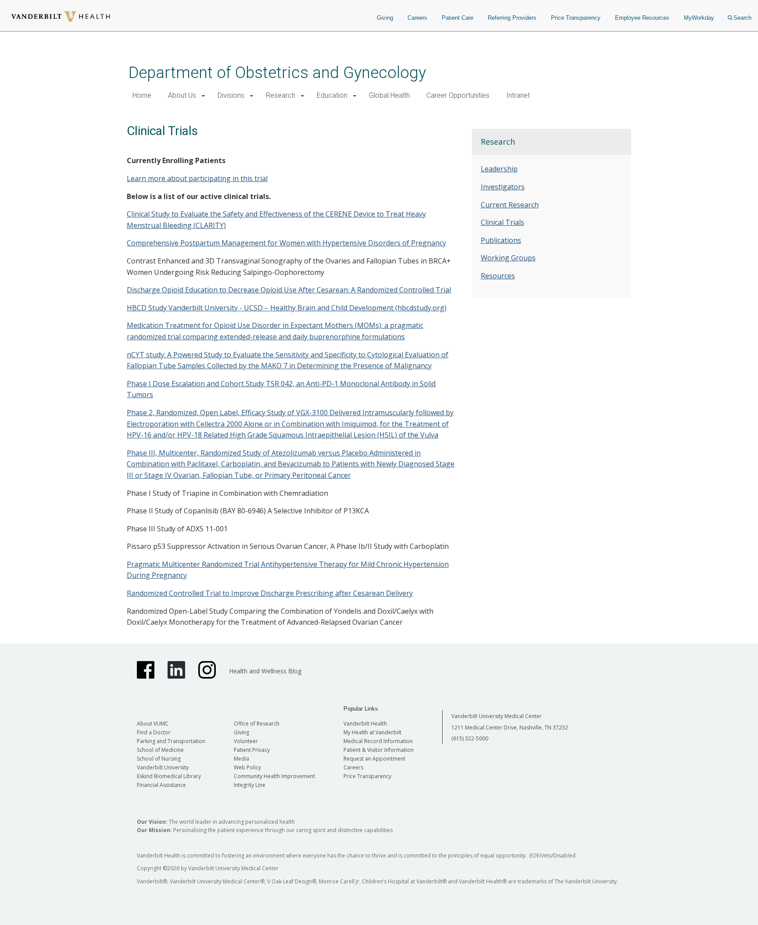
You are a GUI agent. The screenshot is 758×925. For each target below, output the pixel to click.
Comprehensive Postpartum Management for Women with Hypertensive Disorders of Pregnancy (286, 243)
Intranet (518, 95)
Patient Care (457, 17)
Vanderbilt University (163, 767)
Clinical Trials (502, 222)
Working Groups (508, 258)
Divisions (231, 95)
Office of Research (256, 723)
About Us (182, 95)
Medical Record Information (378, 741)
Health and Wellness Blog (265, 671)
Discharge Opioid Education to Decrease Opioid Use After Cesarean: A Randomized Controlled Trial (289, 290)
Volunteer (246, 741)
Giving (385, 17)
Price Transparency (576, 17)
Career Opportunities (458, 95)
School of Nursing (159, 758)
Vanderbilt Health (365, 723)
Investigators (503, 187)
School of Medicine (160, 750)
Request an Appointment (374, 758)
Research (280, 95)
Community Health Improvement (274, 776)
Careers (417, 17)
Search (742, 17)
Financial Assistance (161, 785)
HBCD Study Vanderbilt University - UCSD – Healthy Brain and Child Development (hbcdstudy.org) (287, 308)
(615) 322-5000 (469, 738)
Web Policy (247, 767)
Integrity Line (249, 785)
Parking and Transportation (171, 741)
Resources (498, 276)
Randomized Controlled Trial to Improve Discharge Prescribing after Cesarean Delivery (270, 593)
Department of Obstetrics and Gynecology (277, 72)
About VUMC (152, 723)
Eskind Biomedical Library (169, 776)
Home (141, 95)
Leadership (499, 169)
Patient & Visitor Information (378, 750)
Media (241, 758)
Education (332, 95)
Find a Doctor (154, 732)
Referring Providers (512, 17)
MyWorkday (699, 17)
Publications (501, 240)
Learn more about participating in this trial (197, 178)
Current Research (510, 205)
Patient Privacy (252, 750)
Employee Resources (642, 17)
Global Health (389, 95)
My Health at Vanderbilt (372, 732)
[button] (203, 95)
